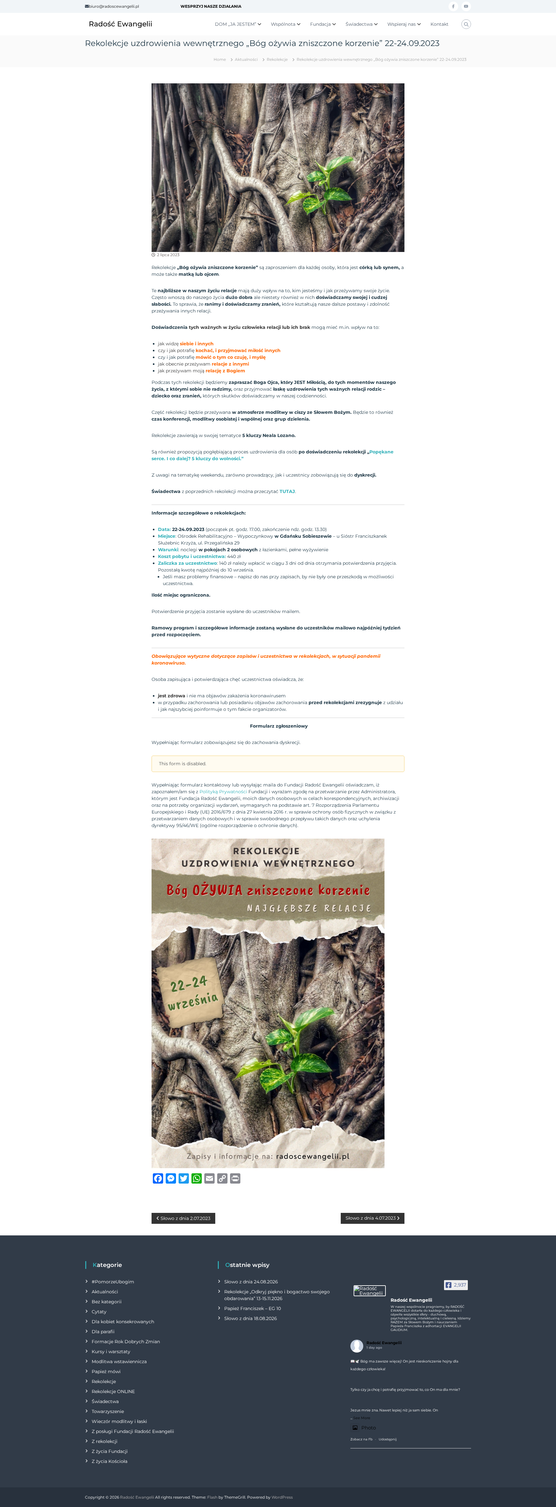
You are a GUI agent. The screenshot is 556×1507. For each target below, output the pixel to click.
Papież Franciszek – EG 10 (252, 1308)
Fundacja (320, 24)
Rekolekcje (277, 59)
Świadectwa (359, 24)
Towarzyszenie (108, 1411)
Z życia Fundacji (110, 1451)
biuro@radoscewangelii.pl (114, 6)
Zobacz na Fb (361, 1439)
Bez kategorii (107, 1302)
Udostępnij (388, 1439)
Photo (368, 1428)
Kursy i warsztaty (111, 1351)
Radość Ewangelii (120, 24)
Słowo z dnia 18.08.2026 (250, 1318)
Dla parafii (103, 1332)
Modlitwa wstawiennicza (119, 1361)
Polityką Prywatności (223, 792)
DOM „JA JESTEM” (235, 24)
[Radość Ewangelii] (370, 1290)
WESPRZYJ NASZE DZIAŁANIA (211, 6)
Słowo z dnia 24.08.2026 (251, 1282)
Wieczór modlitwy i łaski (119, 1421)
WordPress (282, 1497)
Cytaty (99, 1312)
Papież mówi (106, 1371)
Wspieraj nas (401, 24)
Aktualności (246, 59)
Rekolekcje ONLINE (113, 1391)
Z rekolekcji (104, 1441)
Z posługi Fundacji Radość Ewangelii (133, 1431)
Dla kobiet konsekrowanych (123, 1322)
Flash (212, 1497)
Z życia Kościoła (109, 1461)
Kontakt (440, 24)
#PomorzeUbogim (113, 1282)
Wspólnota (283, 24)
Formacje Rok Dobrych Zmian (126, 1341)
